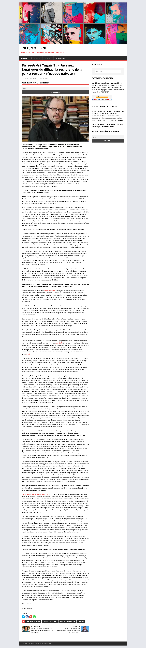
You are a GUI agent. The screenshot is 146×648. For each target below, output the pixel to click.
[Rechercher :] (108, 71)
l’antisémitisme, (49, 290)
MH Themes (49, 643)
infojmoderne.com (50, 621)
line (35, 78)
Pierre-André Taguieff (67, 621)
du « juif (59, 343)
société (81, 621)
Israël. (28, 354)
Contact (47, 58)
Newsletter (60, 58)
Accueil (24, 58)
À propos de (35, 58)
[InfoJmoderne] (73, 43)
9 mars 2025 (28, 78)
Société (42, 78)
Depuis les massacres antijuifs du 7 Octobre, (37, 494)
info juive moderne (33, 621)
